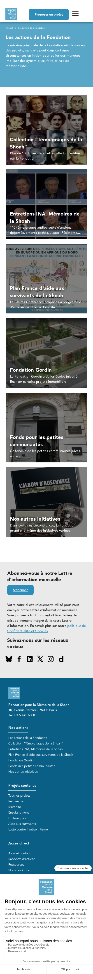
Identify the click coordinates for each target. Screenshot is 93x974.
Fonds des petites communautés (31, 766)
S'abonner (20, 590)
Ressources (16, 864)
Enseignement (18, 812)
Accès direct (18, 843)
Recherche (15, 801)
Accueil (9, 28)
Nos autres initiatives (23, 771)
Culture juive (17, 818)
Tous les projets (19, 795)
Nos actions (18, 728)
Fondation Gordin (21, 760)
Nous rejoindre (19, 870)
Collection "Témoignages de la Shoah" (35, 743)
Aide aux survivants (22, 823)
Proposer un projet (49, 14)
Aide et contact (19, 853)
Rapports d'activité (21, 859)
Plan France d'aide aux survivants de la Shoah (40, 754)
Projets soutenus (22, 785)
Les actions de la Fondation (27, 737)
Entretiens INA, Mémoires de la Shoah (35, 749)
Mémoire (14, 807)
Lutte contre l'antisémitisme (28, 829)
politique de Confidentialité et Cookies (46, 628)
